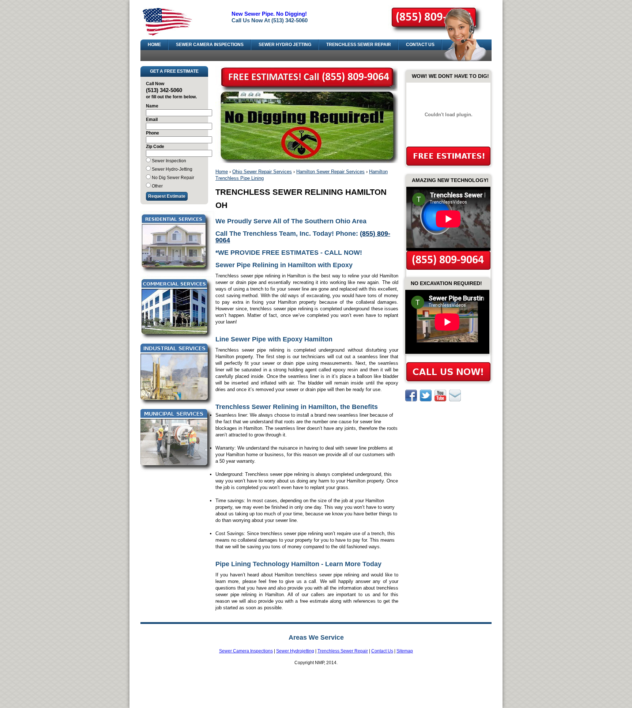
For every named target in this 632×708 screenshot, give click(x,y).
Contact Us (382, 651)
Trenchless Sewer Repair (342, 651)
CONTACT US (420, 44)
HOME (154, 44)
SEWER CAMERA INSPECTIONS (210, 44)
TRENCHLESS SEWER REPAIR (358, 44)
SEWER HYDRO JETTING (285, 44)
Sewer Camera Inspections (246, 651)
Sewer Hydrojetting (295, 651)
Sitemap (404, 651)
